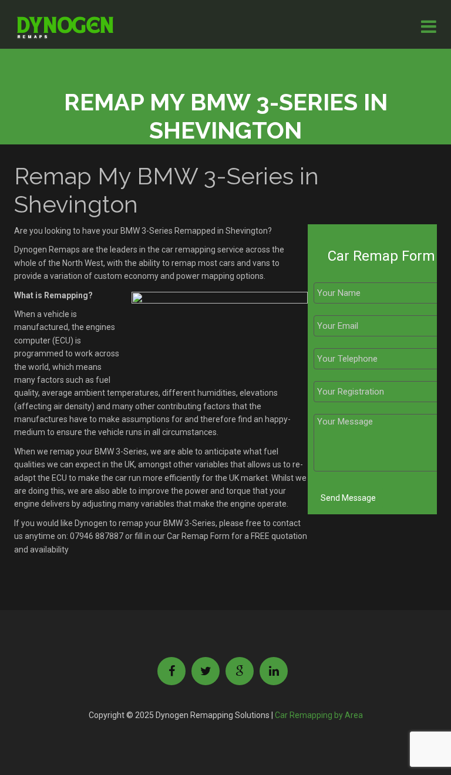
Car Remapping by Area (319, 715)
